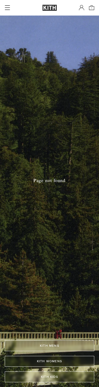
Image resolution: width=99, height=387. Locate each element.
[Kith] (50, 8)
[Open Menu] (7, 7)
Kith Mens (49, 345)
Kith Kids (49, 376)
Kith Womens (49, 361)
